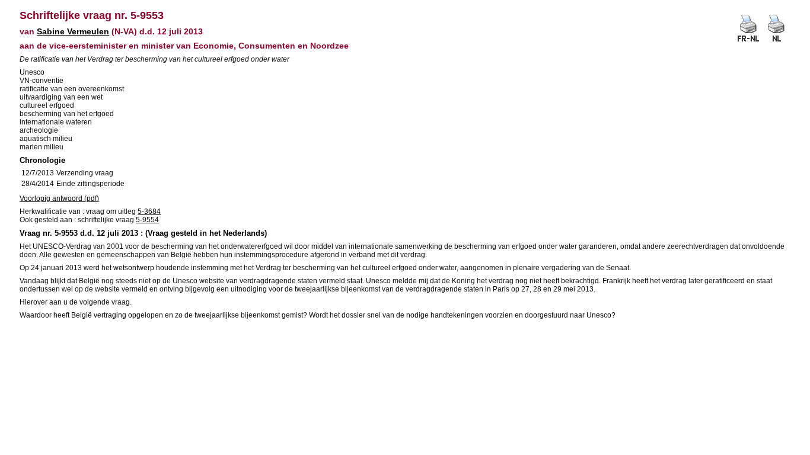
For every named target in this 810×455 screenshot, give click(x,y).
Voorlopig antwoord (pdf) (59, 198)
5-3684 (149, 211)
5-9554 (147, 220)
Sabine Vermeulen (73, 31)
